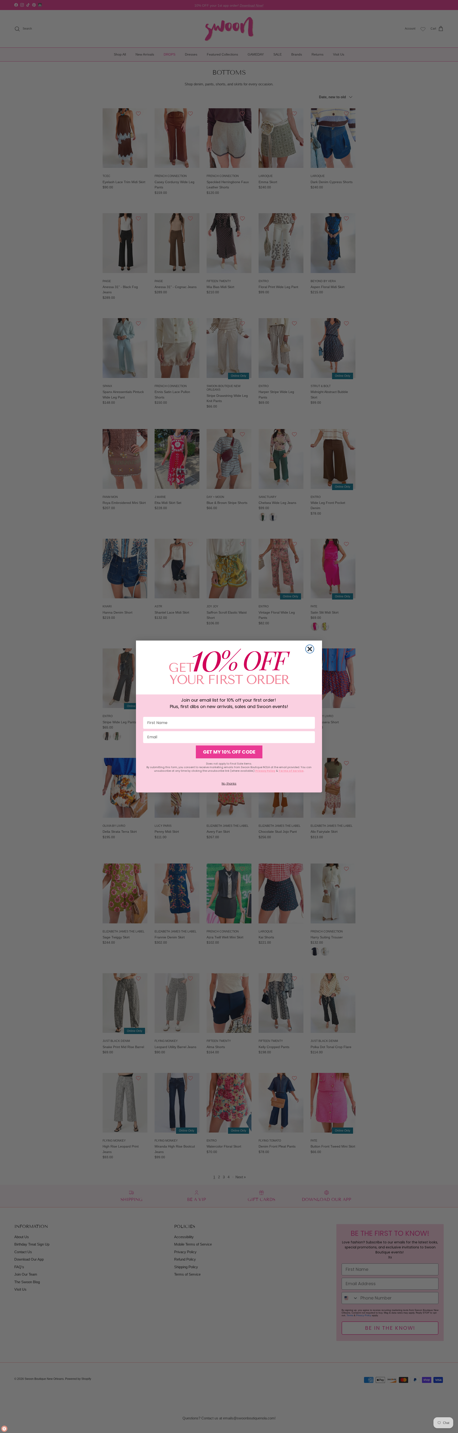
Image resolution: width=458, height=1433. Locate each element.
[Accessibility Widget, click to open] (4, 1429)
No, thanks (229, 783)
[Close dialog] (310, 649)
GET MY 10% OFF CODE (229, 752)
